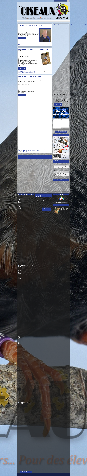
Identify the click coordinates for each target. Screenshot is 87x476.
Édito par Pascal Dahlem (30, 25)
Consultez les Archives (26, 471)
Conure (31, 71)
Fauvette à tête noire (30, 150)
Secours (30, 151)
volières (35, 151)
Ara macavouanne (30, 149)
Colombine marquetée (27, 71)
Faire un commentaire (48, 71)
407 (21, 149)
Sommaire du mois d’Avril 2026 (27, 265)
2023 (20, 71)
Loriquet (23, 72)
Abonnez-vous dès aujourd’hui (46, 209)
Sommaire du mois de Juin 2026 (59, 92)
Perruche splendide (23, 151)
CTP (33, 71)
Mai (36, 150)
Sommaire (22, 50)
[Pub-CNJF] (61, 147)
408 (21, 71)
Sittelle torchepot (26, 72)
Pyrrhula (27, 151)
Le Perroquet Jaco (66, 165)
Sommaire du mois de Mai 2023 (29, 77)
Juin (20, 72)
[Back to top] (85, 474)
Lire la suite (22, 38)
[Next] (67, 124)
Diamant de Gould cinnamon (23, 150)
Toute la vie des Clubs (61, 131)
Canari (23, 71)
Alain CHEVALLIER (25, 149)
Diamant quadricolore (37, 71)
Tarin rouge (33, 72)
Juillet (19, 72)
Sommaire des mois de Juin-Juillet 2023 (33, 49)
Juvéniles (34, 150)
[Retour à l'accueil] (43, 11)
